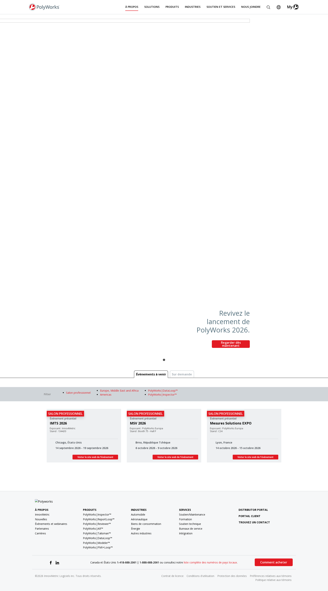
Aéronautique (139, 519)
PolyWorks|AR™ (93, 528)
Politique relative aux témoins (273, 580)
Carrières (40, 533)
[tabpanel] (164, 184)
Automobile (138, 514)
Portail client (249, 516)
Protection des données (232, 576)
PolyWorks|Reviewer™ (97, 524)
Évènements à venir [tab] (151, 374)
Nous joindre (251, 7)
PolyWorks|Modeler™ (96, 543)
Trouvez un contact (254, 522)
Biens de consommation (146, 524)
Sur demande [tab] (182, 374)
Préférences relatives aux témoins (271, 576)
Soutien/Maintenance (192, 514)
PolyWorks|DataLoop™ (97, 538)
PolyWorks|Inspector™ (97, 514)
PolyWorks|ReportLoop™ (98, 519)
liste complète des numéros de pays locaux (210, 562)
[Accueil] (44, 7)
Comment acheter (273, 562)
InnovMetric (42, 514)
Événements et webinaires (51, 524)
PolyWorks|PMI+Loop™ (98, 547)
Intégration (185, 533)
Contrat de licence (172, 576)
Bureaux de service (190, 528)
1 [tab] (164, 360)
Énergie (135, 528)
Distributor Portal (253, 510)
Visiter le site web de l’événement (95, 457)
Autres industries (141, 533)
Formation (185, 519)
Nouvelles (41, 519)
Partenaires (42, 528)
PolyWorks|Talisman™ (97, 533)
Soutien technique (190, 524)
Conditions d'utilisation (200, 576)
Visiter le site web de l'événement (175, 457)
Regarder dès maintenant (231, 344)
